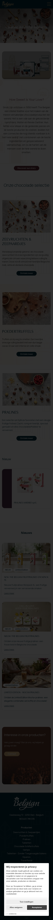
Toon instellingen (26, 902)
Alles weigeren (16, 907)
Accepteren (37, 907)
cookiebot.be (12, 914)
